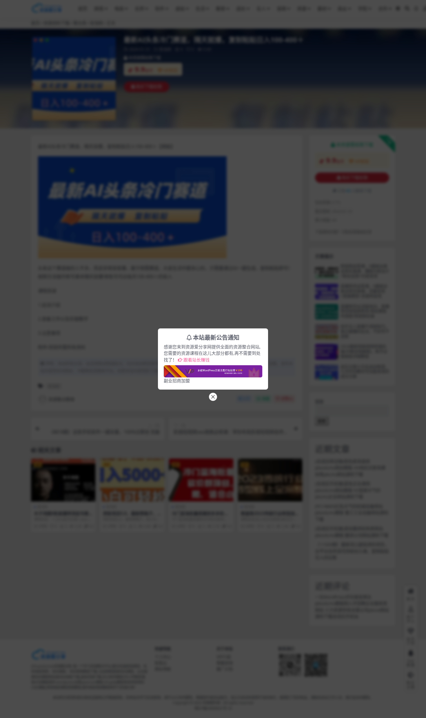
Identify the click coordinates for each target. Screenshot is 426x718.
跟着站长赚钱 (196, 360)
